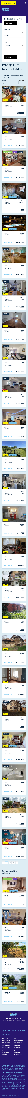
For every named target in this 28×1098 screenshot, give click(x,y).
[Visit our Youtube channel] (12, 1018)
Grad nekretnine (6, 1037)
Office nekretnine (6, 1042)
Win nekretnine (17, 1045)
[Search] (14, 3)
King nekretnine (5, 1050)
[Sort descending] (22, 83)
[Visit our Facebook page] (7, 1018)
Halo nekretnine (18, 1042)
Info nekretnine (17, 1038)
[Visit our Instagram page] (10, 1018)
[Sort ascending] (20, 83)
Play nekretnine (5, 1049)
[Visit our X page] (15, 1018)
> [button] (16, 863)
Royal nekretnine (6, 1040)
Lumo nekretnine (18, 1056)
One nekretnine (17, 1052)
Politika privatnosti (8, 1021)
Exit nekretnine (17, 1047)
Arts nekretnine (5, 1052)
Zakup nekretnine (18, 1054)
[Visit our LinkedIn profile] (18, 1018)
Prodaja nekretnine (6, 1056)
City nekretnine (17, 1037)
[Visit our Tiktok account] (21, 1018)
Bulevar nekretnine (18, 1040)
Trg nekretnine (17, 1050)
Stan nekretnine (6, 1047)
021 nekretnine (5, 1038)
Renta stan (4, 1054)
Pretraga (8, 57)
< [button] (3, 863)
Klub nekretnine (5, 1044)
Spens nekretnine (6, 1045)
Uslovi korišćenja (20, 1021)
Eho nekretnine (17, 1044)
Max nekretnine (17, 1049)
